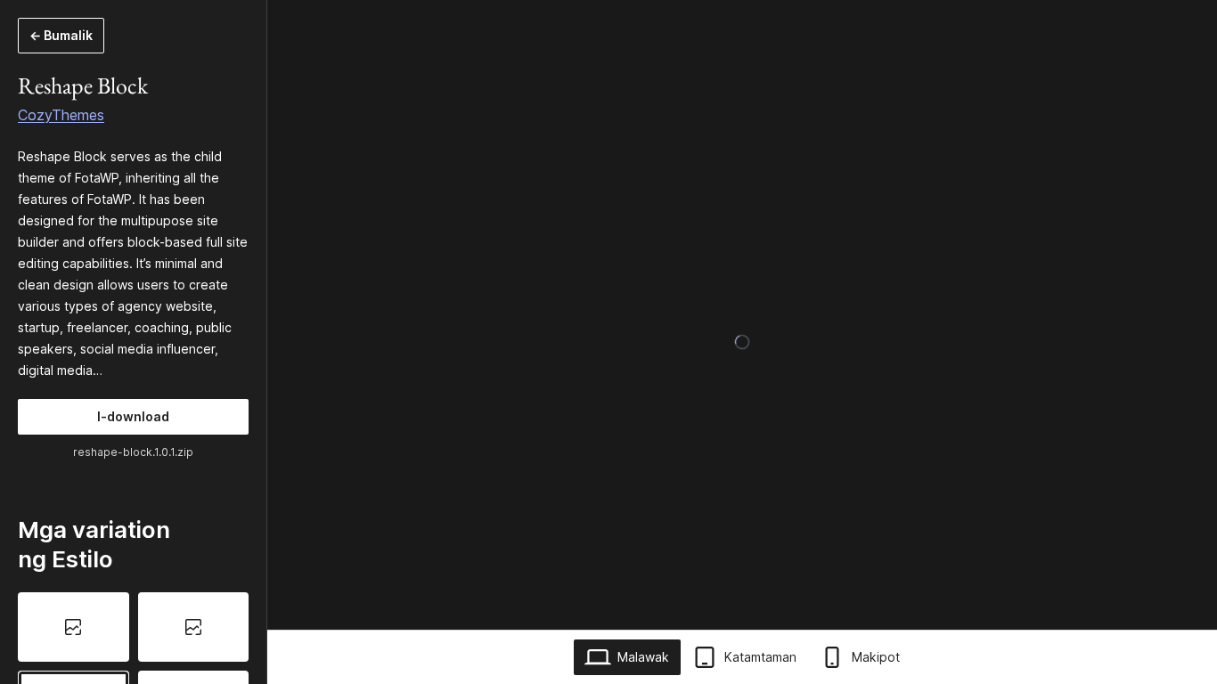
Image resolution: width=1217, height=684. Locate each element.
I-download (133, 416)
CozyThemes (61, 115)
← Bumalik (61, 35)
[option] (73, 627)
